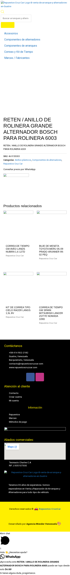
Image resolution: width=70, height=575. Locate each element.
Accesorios (11, 33)
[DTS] (16, 186)
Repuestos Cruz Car (13, 164)
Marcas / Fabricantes (17, 58)
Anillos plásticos (23, 160)
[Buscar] (7, 25)
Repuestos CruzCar (50, 508)
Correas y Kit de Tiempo (18, 52)
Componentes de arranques (20, 45)
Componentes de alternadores (22, 39)
